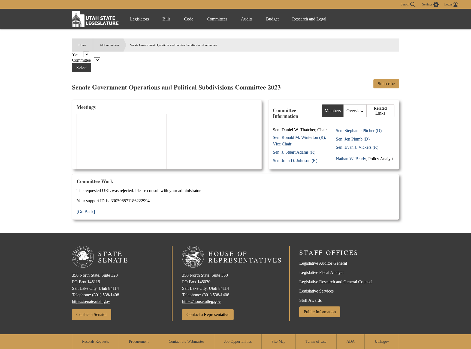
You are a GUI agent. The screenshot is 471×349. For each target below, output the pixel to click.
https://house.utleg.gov (201, 301)
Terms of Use (316, 341)
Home (82, 45)
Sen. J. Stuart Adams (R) (294, 152)
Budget (272, 19)
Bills (166, 19)
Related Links (380, 110)
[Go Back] (86, 211)
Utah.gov (382, 341)
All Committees (109, 45)
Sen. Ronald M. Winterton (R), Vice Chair (299, 140)
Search (405, 4)
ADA (350, 341)
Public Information (320, 311)
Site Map (278, 341)
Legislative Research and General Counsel (335, 281)
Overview (355, 110)
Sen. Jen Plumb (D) (353, 139)
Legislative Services (316, 291)
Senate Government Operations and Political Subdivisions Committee (173, 45)
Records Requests (95, 341)
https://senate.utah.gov (91, 301)
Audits (246, 19)
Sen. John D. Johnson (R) (295, 160)
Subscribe (386, 83)
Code (188, 19)
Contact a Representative (207, 314)
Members (333, 110)
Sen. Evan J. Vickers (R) (357, 147)
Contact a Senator (91, 314)
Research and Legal (309, 19)
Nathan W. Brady (351, 158)
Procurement (139, 341)
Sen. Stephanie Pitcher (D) (359, 130)
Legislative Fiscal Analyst (321, 272)
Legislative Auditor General (323, 263)
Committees (217, 19)
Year (76, 54)
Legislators (139, 19)
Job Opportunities (238, 341)
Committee (82, 60)
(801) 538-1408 (105, 295)
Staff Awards (310, 300)
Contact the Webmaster (186, 341)
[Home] (95, 19)
